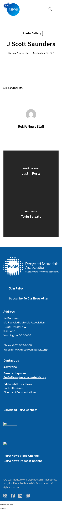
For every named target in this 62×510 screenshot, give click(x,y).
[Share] (4, 504)
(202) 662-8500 (22, 345)
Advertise (10, 367)
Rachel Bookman (13, 388)
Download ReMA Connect (20, 410)
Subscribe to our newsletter (29, 298)
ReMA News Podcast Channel (23, 461)
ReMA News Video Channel (21, 455)
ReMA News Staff (21, 53)
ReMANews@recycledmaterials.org (24, 377)
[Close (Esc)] (1, 504)
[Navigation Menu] (57, 9)
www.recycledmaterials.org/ (31, 349)
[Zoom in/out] (11, 504)
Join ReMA (16, 288)
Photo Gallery (32, 33)
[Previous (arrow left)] (1, 508)
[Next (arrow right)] (4, 508)
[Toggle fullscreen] (8, 504)
